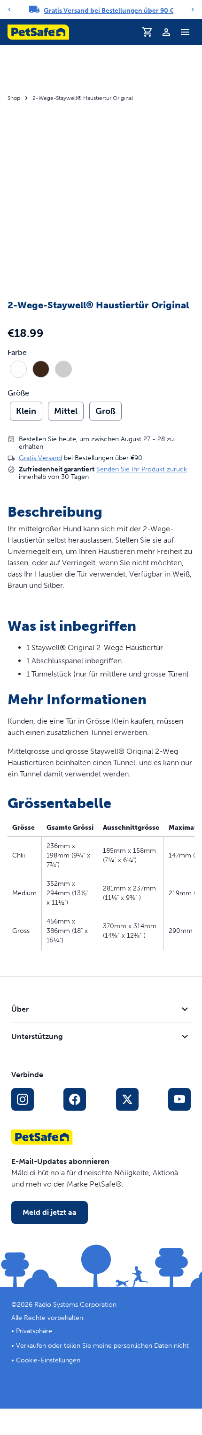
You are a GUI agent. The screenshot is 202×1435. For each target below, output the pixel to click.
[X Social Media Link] (127, 1099)
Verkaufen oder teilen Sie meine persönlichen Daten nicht (102, 1346)
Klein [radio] (26, 411)
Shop (14, 98)
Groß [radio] (105, 411)
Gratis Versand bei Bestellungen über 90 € (108, 11)
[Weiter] (192, 9)
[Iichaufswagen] (147, 32)
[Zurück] (9, 9)
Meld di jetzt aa (50, 1212)
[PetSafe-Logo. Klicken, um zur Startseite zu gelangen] (38, 32)
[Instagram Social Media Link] (22, 1099)
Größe (18, 393)
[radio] (18, 369)
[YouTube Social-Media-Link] (179, 1099)
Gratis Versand (40, 458)
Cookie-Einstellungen (48, 1360)
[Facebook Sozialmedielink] (74, 1099)
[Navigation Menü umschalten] (185, 32)
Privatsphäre (34, 1331)
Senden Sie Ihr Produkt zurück (141, 469)
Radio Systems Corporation (75, 1305)
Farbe (17, 352)
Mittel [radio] (66, 411)
